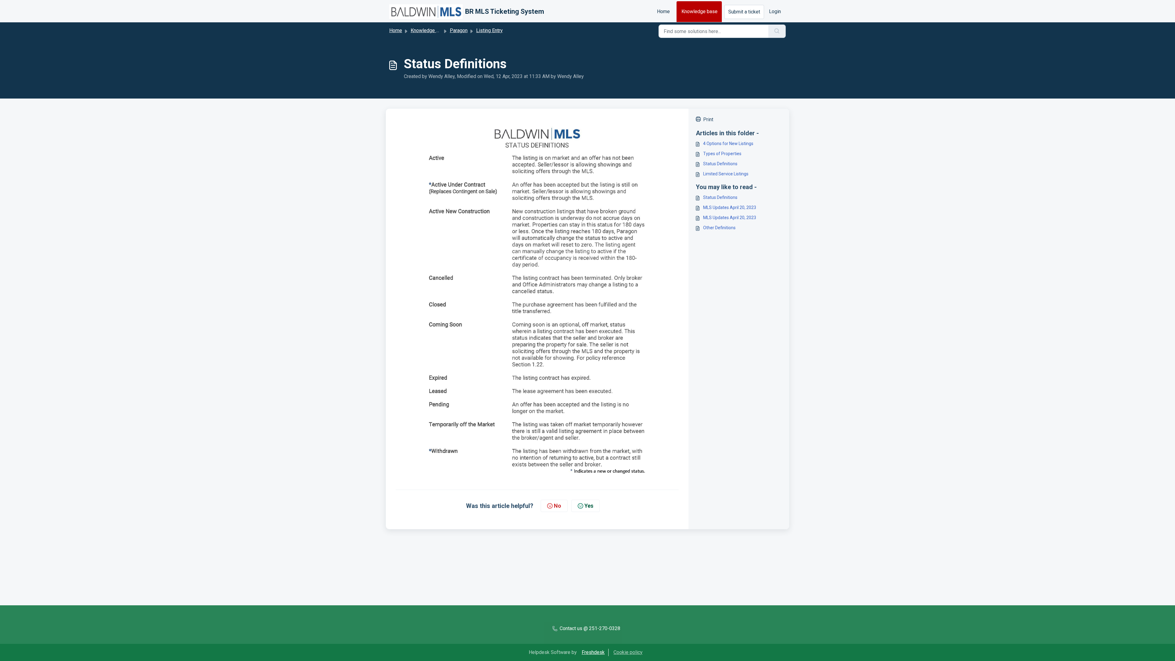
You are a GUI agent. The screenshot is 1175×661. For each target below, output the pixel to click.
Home (663, 11)
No (557, 505)
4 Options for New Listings (728, 143)
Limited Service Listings (725, 173)
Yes (588, 505)
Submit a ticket (744, 12)
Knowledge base (699, 11)
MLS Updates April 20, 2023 (729, 207)
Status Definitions (720, 163)
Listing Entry (489, 30)
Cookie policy (628, 652)
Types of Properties (722, 153)
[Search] (777, 31)
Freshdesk (593, 652)
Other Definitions (719, 227)
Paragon (459, 30)
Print (708, 119)
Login (775, 11)
